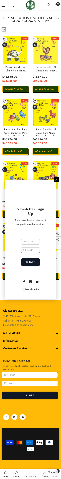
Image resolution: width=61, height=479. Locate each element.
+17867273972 (22, 320)
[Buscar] (12, 5)
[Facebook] (6, 417)
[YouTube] (23, 417)
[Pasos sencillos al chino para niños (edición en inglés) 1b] (45, 50)
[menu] (3, 5)
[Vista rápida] (4, 44)
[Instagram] (14, 417)
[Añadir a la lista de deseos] (4, 39)
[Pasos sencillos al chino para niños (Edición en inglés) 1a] (15, 50)
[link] (16, 473)
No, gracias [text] (32, 289)
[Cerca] (56, 179)
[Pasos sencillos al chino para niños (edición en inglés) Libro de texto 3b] (45, 175)
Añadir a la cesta (16, 89)
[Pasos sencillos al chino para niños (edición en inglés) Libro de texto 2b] (15, 175)
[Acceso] (48, 5)
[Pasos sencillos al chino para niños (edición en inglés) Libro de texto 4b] (45, 112)
